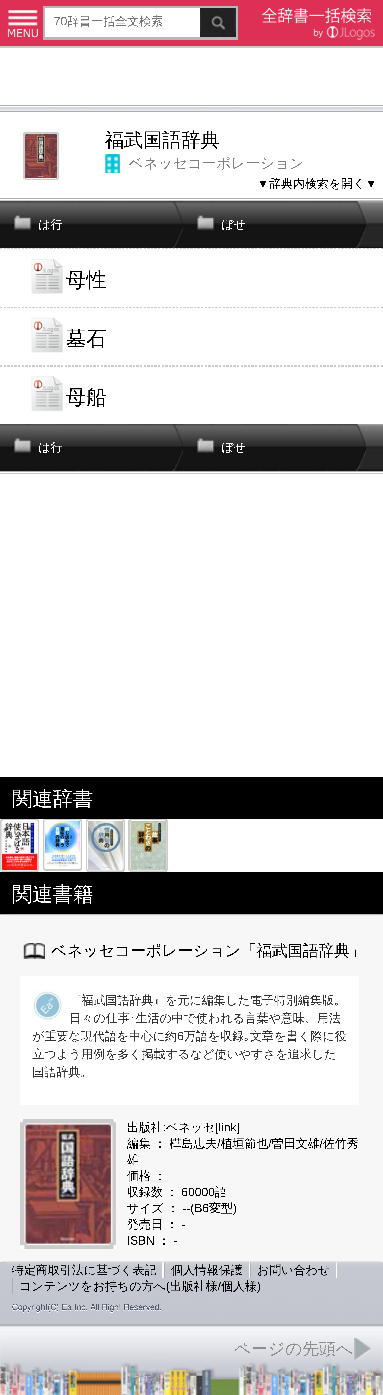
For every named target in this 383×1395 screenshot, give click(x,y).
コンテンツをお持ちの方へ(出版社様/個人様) (140, 1286)
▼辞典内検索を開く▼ (317, 183)
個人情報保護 (207, 1270)
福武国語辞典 (162, 140)
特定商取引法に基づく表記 (84, 1270)
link (227, 1127)
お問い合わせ (293, 1270)
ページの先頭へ (293, 1348)
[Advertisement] (191, 78)
